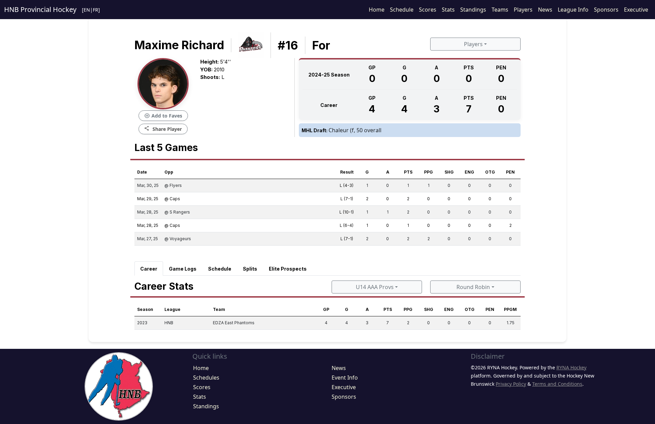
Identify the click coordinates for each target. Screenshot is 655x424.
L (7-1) (346, 198)
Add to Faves (163, 115)
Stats (448, 9)
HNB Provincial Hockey (40, 9)
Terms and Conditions (557, 384)
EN (87, 9)
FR (95, 9)
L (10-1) (346, 212)
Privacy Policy (511, 384)
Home (376, 9)
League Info (573, 9)
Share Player (163, 128)
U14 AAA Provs (375, 287)
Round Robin (473, 287)
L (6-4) (346, 225)
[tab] (148, 268)
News (545, 9)
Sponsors (606, 9)
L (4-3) (346, 185)
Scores (427, 9)
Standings (473, 9)
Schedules (206, 377)
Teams (500, 9)
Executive (636, 9)
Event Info (345, 377)
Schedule (401, 9)
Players (523, 9)
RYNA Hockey (571, 367)
